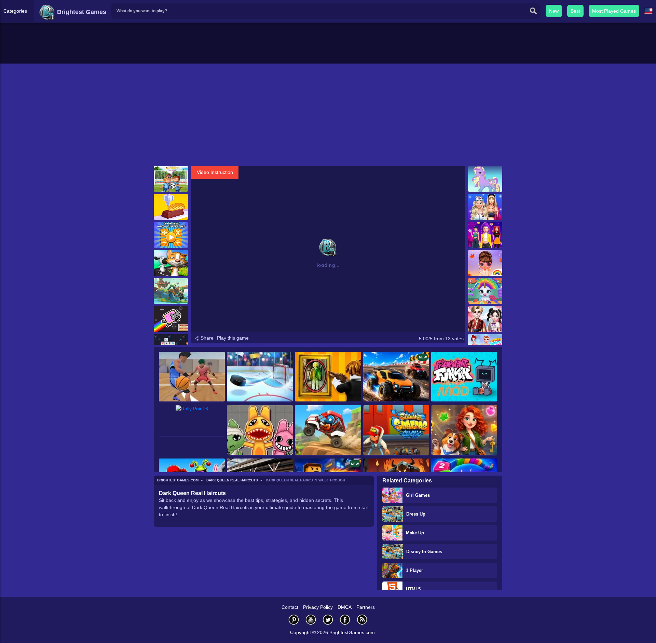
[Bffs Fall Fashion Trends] (485, 263)
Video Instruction (215, 172)
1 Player (414, 570)
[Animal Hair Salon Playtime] (485, 291)
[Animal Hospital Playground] (260, 430)
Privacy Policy (318, 607)
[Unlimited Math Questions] (171, 235)
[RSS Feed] (362, 620)
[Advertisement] (328, 115)
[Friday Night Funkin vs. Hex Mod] (464, 377)
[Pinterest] (294, 620)
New (554, 11)
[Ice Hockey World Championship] (260, 377)
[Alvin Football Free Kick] (171, 179)
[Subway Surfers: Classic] (396, 430)
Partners (365, 607)
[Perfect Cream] (171, 207)
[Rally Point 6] (192, 421)
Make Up (415, 532)
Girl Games (418, 495)
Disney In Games (424, 551)
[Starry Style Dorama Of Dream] (485, 319)
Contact (290, 607)
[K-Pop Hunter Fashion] (485, 235)
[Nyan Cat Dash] (171, 319)
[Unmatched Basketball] (192, 377)
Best (575, 11)
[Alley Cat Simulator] (171, 263)
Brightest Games (80, 12)
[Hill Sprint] (328, 430)
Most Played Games (614, 11)
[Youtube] (311, 620)
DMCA (345, 607)
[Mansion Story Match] (464, 430)
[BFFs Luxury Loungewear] (485, 207)
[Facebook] (345, 620)
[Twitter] (328, 620)
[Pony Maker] (485, 179)
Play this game (233, 338)
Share (206, 338)
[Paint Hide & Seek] (328, 377)
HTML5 (413, 589)
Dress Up (415, 514)
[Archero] (171, 291)
